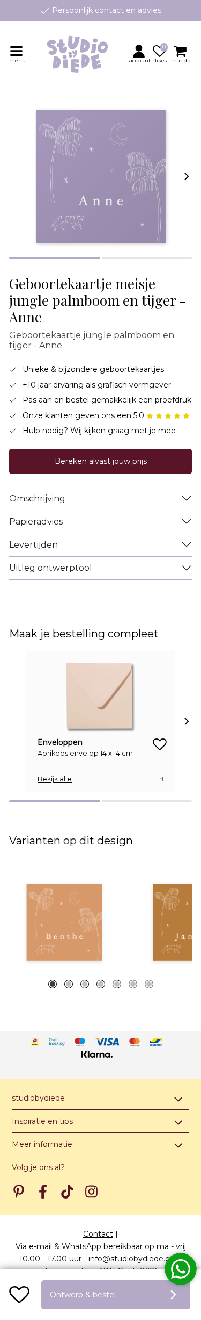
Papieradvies (36, 521)
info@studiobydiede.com (135, 1259)
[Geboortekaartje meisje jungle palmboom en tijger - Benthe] (64, 922)
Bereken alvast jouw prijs (101, 461)
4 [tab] (100, 984)
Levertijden (33, 545)
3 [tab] (84, 984)
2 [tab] (68, 984)
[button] (140, 53)
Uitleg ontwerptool (50, 568)
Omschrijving (37, 498)
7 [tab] (149, 984)
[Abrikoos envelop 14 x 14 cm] (100, 697)
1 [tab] (52, 984)
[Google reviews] (168, 415)
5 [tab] (116, 984)
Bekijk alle (55, 779)
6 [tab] (133, 984)
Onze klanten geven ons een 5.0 (84, 415)
